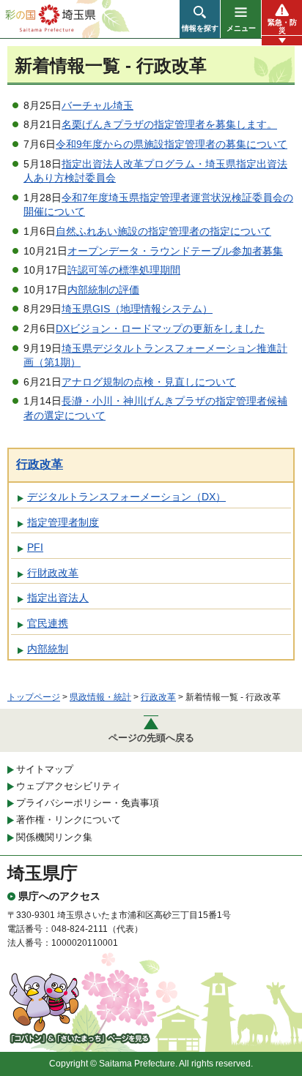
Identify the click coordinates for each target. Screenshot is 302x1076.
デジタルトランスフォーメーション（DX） (126, 497)
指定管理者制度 (63, 522)
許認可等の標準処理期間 (123, 270)
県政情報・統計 (100, 697)
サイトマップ (44, 769)
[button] (200, 19)
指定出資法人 (58, 597)
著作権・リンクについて (68, 819)
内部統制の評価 (103, 290)
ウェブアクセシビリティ (68, 785)
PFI (35, 547)
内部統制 (47, 649)
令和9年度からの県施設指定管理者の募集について (171, 144)
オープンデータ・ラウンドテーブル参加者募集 (175, 251)
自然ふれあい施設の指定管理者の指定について (163, 231)
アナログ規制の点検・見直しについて (149, 382)
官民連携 (47, 623)
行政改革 (39, 464)
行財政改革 (52, 573)
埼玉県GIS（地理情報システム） (137, 309)
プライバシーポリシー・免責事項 (87, 802)
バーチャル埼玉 (97, 105)
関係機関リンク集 (54, 837)
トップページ (33, 697)
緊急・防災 (282, 26)
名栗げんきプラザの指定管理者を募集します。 (169, 124)
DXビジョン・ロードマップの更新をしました (160, 328)
